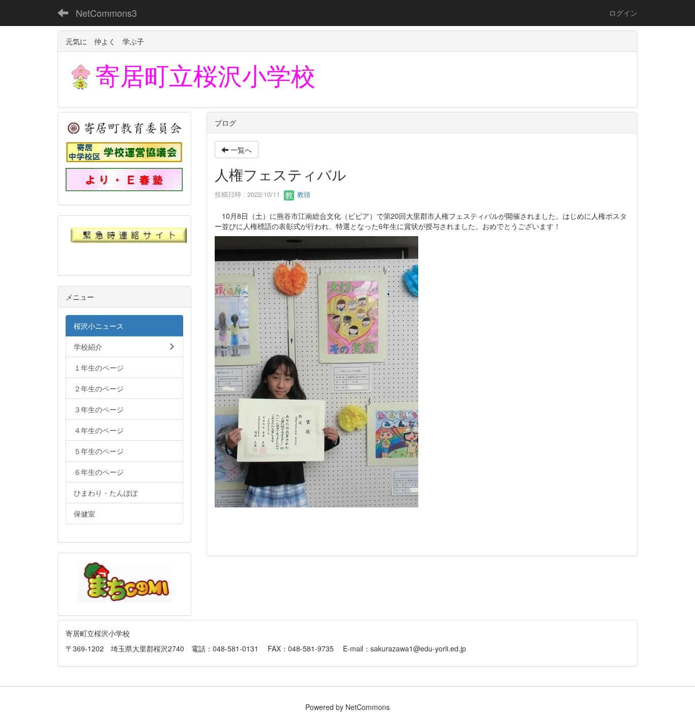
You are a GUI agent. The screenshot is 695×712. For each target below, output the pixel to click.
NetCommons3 (106, 12)
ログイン (623, 13)
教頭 (302, 194)
